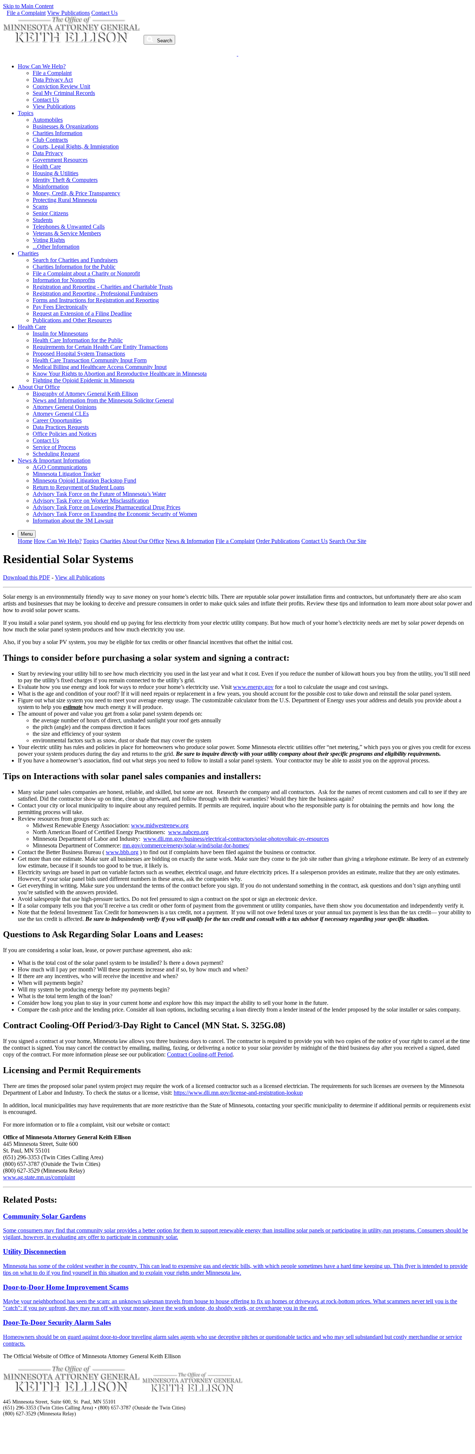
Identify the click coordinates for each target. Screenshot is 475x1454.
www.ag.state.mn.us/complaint (39, 1177)
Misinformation (51, 186)
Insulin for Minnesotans (60, 333)
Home (25, 541)
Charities (28, 253)
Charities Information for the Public (74, 267)
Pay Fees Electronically (60, 307)
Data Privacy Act (53, 79)
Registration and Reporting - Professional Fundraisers (95, 293)
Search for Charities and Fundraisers (75, 260)
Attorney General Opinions (64, 407)
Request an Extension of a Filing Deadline (82, 313)
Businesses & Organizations (65, 126)
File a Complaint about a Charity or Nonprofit (86, 273)
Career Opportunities (57, 420)
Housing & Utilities (55, 173)
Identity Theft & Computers (65, 180)
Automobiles (48, 120)
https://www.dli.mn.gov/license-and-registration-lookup (238, 1092)
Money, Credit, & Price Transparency (76, 193)
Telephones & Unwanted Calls (69, 226)
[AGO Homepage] (72, 40)
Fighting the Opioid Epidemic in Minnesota (83, 380)
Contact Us (104, 13)
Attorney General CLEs (61, 414)
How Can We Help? (42, 66)
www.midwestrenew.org (160, 825)
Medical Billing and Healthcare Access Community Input (100, 367)
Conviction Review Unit (61, 86)
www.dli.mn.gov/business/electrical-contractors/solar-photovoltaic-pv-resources (236, 839)
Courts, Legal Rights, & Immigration (76, 146)
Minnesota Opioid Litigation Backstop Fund (84, 480)
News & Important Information (54, 460)
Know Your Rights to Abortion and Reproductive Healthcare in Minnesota (120, 373)
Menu (27, 534)
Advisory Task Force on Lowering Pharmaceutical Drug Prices (106, 507)
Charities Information (57, 133)
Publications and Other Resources (72, 320)
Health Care (47, 166)
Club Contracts (50, 140)
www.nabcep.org (188, 832)
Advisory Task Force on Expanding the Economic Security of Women (115, 514)
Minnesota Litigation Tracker (67, 474)
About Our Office (39, 387)
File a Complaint (26, 13)
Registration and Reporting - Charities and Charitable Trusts (103, 287)
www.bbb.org (122, 852)
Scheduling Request (56, 454)
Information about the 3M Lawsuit (73, 520)
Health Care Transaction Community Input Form (90, 360)
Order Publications (278, 541)
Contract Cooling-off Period (200, 1054)
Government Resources (60, 160)
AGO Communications (60, 467)
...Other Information (56, 247)
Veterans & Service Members (67, 233)
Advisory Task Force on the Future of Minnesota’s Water (99, 494)
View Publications (68, 13)
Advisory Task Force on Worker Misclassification (91, 500)
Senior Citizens (50, 213)
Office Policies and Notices (64, 434)
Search (163, 40)
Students (43, 220)
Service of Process (54, 447)
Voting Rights (49, 240)
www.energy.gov (253, 687)
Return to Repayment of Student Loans (78, 487)
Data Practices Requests (61, 427)
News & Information (190, 541)
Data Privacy (48, 153)
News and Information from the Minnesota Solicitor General (103, 400)
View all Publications (80, 577)
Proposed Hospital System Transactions (79, 353)
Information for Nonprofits (64, 280)
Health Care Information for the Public (78, 340)
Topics (25, 113)
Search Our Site (347, 541)
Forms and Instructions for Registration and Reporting (96, 300)
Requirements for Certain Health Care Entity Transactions (100, 347)
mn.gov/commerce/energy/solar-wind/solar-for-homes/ (185, 845)
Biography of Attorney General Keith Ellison (85, 394)
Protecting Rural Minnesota (65, 200)
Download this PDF (26, 577)
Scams (40, 206)
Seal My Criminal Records (64, 93)
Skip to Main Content (28, 6)
